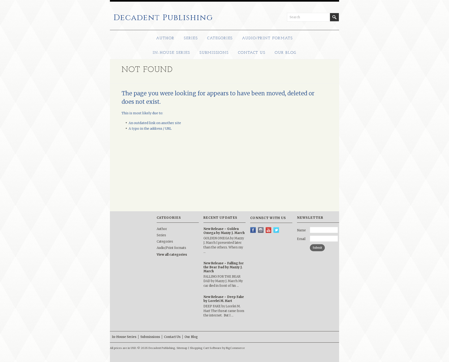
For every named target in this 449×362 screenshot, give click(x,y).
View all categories (172, 255)
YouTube (269, 230)
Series (191, 38)
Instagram (261, 230)
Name (301, 230)
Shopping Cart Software (205, 348)
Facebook (253, 230)
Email (301, 239)
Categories (220, 38)
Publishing (163, 17)
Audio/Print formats (267, 38)
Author (165, 38)
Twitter (276, 230)
